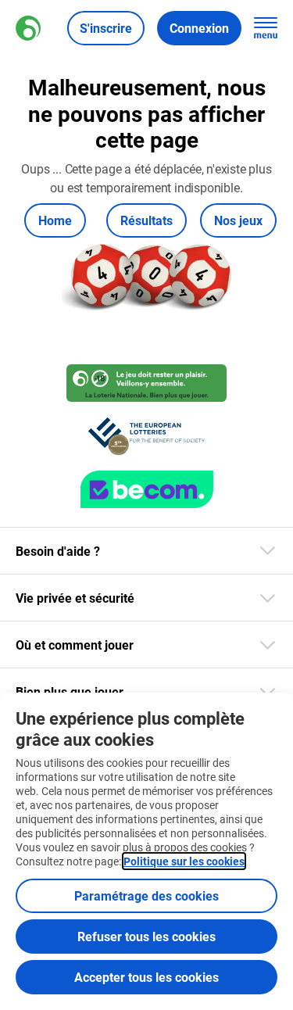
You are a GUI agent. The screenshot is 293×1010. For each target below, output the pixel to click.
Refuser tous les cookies (146, 936)
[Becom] (146, 489)
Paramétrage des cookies (146, 895)
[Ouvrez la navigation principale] (265, 28)
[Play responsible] (146, 383)
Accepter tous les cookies (146, 977)
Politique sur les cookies (184, 861)
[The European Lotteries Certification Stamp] (146, 436)
